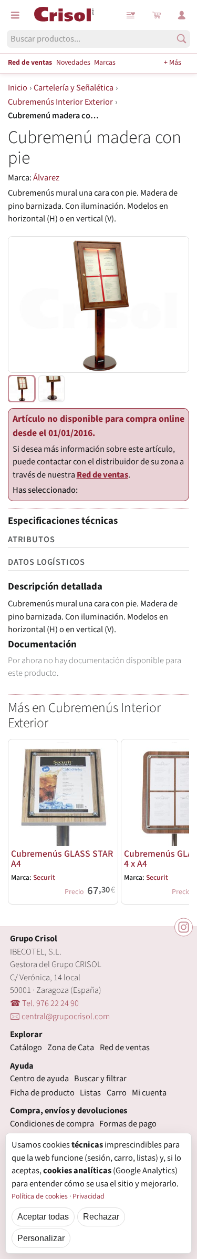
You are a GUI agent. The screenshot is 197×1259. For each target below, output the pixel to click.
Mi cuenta (149, 1093)
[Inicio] (64, 14)
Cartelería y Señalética (73, 88)
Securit (44, 877)
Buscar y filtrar (100, 1078)
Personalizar (41, 1238)
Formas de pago (128, 1124)
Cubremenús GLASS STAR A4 (62, 858)
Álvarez (46, 177)
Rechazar (101, 1216)
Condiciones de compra (52, 1124)
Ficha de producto (42, 1093)
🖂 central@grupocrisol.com (60, 1016)
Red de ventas (30, 62)
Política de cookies (40, 1196)
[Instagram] (183, 927)
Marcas (105, 62)
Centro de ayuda (39, 1078)
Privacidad (88, 1196)
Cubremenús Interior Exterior (60, 102)
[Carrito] (156, 15)
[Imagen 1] (21, 388)
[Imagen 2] (51, 388)
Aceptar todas (43, 1216)
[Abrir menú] (15, 15)
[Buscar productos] (181, 39)
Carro (117, 1093)
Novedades (73, 62)
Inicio (17, 88)
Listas (131, 15)
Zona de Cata (70, 1047)
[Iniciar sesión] (181, 15)
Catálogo (26, 1047)
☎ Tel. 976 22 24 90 (44, 1003)
